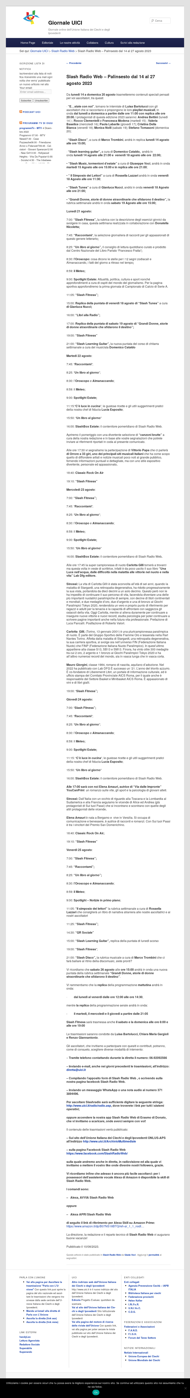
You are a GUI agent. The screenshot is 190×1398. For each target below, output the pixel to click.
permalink (154, 1254)
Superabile (25, 1348)
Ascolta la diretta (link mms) (42, 1322)
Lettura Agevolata (29, 1340)
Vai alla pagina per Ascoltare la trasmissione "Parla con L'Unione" (44, 1285)
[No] (185, 1388)
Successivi (163, 63)
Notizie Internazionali (136, 1352)
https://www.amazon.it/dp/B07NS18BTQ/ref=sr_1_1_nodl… (105, 1226)
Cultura (109, 42)
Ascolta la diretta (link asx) (41, 1318)
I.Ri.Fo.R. (133, 1304)
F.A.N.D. (133, 1330)
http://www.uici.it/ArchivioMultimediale (109, 1141)
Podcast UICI (31, 112)
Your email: (25, 88)
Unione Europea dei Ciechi (143, 1356)
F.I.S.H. (132, 1334)
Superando (25, 1352)
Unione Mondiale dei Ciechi (144, 1360)
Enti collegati (131, 1282)
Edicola (76, 1300)
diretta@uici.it (76, 1070)
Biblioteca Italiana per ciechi (144, 1293)
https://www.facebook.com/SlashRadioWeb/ (97, 1153)
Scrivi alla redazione (132, 42)
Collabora (92, 42)
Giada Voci (130, 1254)
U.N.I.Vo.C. (134, 1308)
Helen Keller (135, 1300)
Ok (96, 1392)
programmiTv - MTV (30, 128)
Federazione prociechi (141, 1296)
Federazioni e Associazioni (139, 1326)
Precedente (73, 63)
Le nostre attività (70, 42)
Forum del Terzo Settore (142, 1337)
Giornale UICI (65, 22)
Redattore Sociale (29, 1344)
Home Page (28, 42)
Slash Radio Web (112, 1254)
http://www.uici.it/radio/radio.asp (88, 1105)
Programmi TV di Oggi (38, 123)
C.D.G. (132, 1311)
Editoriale (47, 42)
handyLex (25, 1337)
